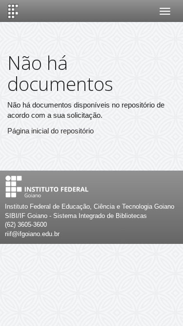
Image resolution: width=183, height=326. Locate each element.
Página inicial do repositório (50, 131)
